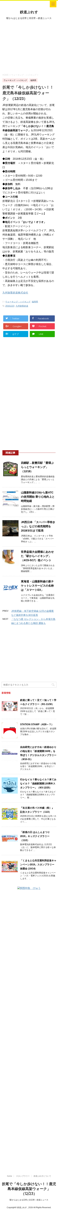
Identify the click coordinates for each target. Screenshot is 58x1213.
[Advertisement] (29, 46)
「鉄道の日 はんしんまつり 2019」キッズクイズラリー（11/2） (35, 836)
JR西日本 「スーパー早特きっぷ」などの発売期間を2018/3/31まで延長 (38, 526)
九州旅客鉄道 (22, 306)
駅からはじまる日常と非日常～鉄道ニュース (29, 1200)
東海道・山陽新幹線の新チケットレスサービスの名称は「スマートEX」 (37, 585)
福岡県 (35, 301)
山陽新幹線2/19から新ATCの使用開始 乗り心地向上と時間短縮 (38, 497)
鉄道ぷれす (29, 12)
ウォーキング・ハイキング (17, 301)
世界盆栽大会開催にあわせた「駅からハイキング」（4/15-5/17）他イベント (37, 556)
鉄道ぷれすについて (42, 1176)
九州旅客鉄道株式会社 (15, 292)
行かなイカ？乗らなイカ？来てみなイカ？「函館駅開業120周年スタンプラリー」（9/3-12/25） (38, 783)
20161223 (9, 306)
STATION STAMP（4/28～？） (37, 724)
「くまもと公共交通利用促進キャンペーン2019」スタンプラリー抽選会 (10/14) (38, 864)
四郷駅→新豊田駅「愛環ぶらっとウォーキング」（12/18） (37, 467)
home (9, 1176)
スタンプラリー (23, 1176)
